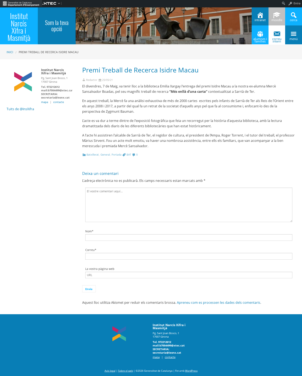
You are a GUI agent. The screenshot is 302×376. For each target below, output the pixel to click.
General (105, 154)
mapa (44, 102)
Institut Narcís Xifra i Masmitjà (18, 26)
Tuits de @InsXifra (20, 109)
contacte (58, 102)
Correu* (90, 250)
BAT (129, 154)
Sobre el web (125, 371)
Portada (116, 154)
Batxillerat (92, 154)
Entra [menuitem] (297, 3)
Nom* (89, 231)
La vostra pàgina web (99, 269)
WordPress (191, 371)
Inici (10, 52)
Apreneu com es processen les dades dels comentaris (218, 302)
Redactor (91, 80)
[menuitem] (21, 3)
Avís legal (110, 371)
